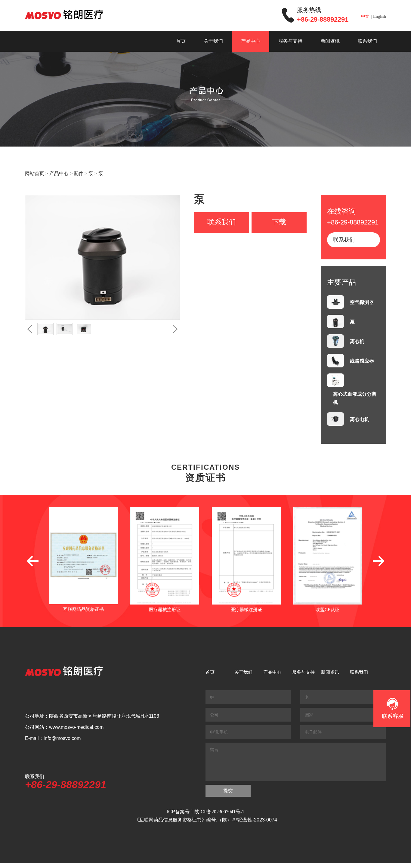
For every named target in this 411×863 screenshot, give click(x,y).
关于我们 (213, 41)
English (379, 16)
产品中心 (250, 41)
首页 (181, 41)
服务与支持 (290, 41)
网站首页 (34, 173)
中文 (365, 16)
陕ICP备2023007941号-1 (219, 811)
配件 (78, 173)
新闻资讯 (330, 41)
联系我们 (367, 41)
